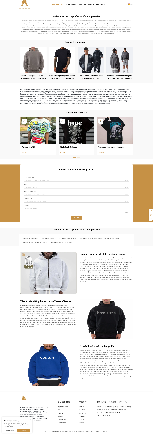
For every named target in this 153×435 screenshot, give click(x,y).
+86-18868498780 (105, 415)
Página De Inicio (57, 4)
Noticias (91, 4)
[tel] (151, 215)
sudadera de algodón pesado (67, 238)
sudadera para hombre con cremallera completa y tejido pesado (99, 238)
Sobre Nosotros (71, 4)
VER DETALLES (33, 60)
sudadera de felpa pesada (30, 238)
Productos (82, 4)
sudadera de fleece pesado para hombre (35, 242)
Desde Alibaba (62, 422)
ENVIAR (76, 218)
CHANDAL (82, 416)
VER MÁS (24, 152)
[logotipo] (24, 4)
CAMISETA (82, 410)
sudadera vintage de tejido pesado (61, 242)
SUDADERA (82, 406)
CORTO (81, 419)
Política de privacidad (102, 431)
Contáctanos (100, 4)
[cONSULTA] (151, 211)
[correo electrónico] (151, 219)
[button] (74, 157)
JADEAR (81, 422)
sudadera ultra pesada (49, 238)
